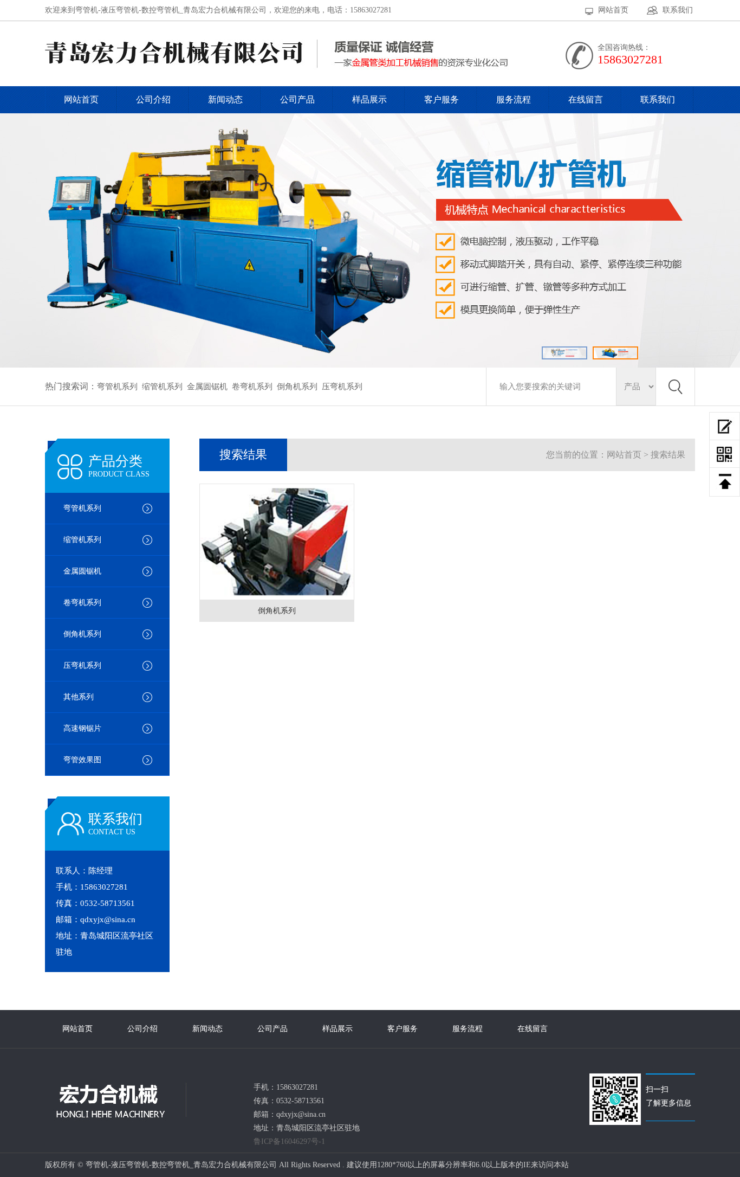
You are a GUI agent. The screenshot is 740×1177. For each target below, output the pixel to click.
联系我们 (678, 10)
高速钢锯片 (82, 728)
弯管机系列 (117, 386)
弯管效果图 (82, 760)
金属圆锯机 (207, 386)
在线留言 (585, 99)
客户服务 (441, 99)
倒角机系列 (297, 386)
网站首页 (613, 10)
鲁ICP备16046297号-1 (289, 1141)
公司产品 (297, 99)
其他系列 (78, 697)
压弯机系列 (342, 386)
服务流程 (513, 99)
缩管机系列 (162, 386)
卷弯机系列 (252, 386)
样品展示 (369, 99)
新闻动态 (225, 99)
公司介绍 (153, 99)
